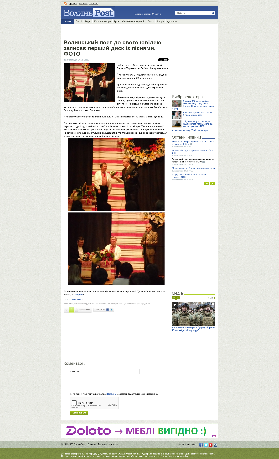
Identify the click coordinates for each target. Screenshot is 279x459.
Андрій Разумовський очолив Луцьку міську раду (197, 113)
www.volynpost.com (127, 454)
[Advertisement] (116, 31)
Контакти (93, 3)
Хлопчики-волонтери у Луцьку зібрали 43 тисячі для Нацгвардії (193, 329)
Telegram (78, 294)
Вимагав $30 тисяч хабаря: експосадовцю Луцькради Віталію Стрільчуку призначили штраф (193, 105)
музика (72, 299)
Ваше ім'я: (75, 371)
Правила (73, 3)
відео (175, 298)
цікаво (80, 299)
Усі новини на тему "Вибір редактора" (190, 130)
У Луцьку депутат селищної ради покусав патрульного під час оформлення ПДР (197, 123)
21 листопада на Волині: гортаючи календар (193, 168)
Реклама (83, 3)
